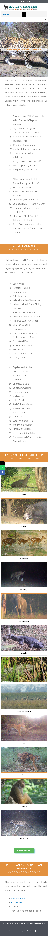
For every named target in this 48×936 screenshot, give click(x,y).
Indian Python (18, 898)
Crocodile (16, 902)
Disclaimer (39, 931)
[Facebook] (2, 472)
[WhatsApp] (2, 467)
